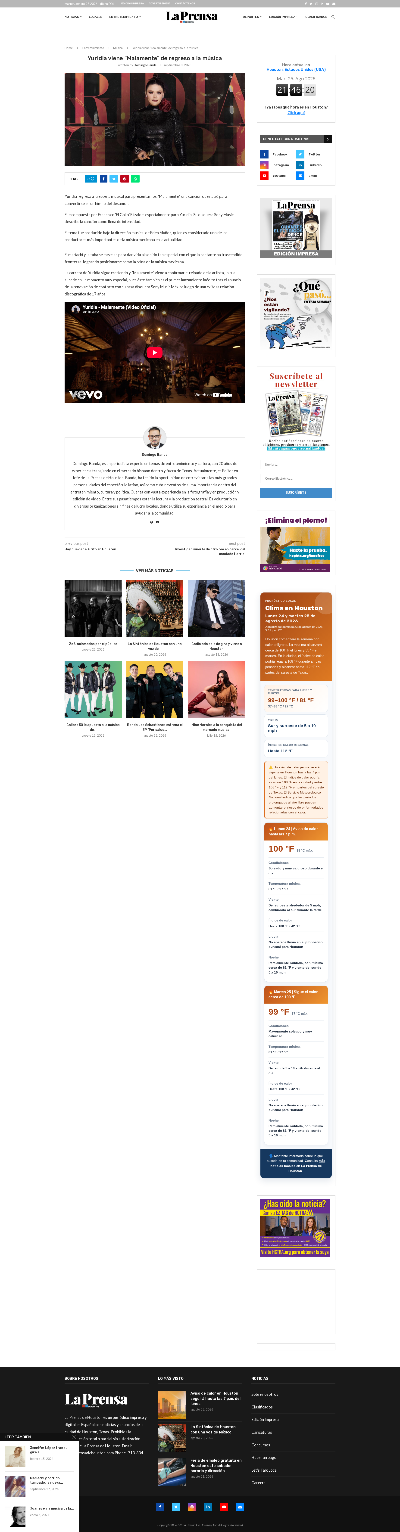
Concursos (260, 1444)
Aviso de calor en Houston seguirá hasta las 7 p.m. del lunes (216, 1398)
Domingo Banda (145, 65)
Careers (258, 1482)
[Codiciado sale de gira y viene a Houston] (216, 608)
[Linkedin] (322, 3)
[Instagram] (316, 3)
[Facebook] (305, 3)
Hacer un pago (263, 1457)
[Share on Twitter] (113, 179)
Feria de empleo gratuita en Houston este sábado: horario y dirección (216, 1465)
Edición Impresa (132, 3)
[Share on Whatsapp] (135, 179)
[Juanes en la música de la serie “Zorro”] (15, 1517)
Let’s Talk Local (264, 1470)
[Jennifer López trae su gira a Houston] (15, 1456)
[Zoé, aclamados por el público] (93, 608)
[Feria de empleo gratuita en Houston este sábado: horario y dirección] (172, 1472)
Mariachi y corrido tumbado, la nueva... (46, 1480)
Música (118, 48)
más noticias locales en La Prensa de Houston (297, 1165)
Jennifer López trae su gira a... (49, 1450)
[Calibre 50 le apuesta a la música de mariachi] (93, 689)
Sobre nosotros (264, 1394)
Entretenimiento (123, 17)
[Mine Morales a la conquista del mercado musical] (216, 689)
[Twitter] (310, 3)
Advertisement (160, 3)
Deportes (251, 17)
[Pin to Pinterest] (124, 179)
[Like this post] (92, 179)
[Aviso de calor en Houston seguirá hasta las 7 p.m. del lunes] (172, 1405)
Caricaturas (261, 1432)
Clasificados (316, 17)
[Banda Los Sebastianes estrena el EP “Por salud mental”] (155, 689)
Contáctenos (185, 3)
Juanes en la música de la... (52, 1508)
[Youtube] (327, 3)
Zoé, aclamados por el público (93, 644)
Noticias (72, 17)
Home (69, 48)
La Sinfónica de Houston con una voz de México (213, 1429)
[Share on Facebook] (103, 179)
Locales (95, 17)
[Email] (333, 3)
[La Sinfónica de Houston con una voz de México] (155, 608)
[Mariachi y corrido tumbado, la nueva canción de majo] (15, 1486)
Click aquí (296, 112)
